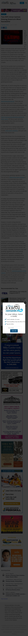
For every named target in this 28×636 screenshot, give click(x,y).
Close (25, 303)
